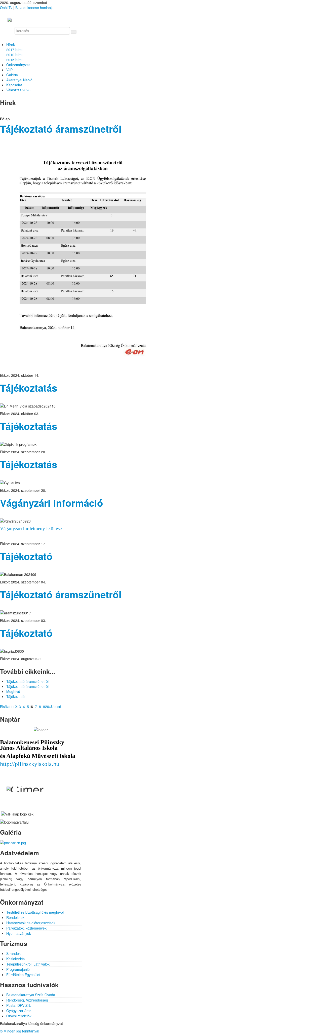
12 (15, 706)
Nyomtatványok (18, 933)
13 (19, 706)
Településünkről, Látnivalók (28, 964)
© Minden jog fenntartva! (19, 1030)
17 (35, 706)
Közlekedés (15, 958)
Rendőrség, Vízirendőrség (27, 1000)
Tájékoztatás (28, 388)
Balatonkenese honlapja (34, 7)
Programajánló (18, 969)
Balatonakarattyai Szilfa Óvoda (30, 994)
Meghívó (13, 691)
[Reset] (73, 32)
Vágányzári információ (51, 503)
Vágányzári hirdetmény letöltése (31, 528)
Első (3, 706)
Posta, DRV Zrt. (18, 1005)
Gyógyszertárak (18, 1010)
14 (23, 706)
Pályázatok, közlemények (26, 928)
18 (39, 706)
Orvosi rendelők (18, 1015)
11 (11, 706)
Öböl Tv (6, 7)
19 (43, 706)
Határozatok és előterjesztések (30, 922)
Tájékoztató (26, 556)
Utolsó (56, 706)
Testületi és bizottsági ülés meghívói (35, 912)
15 (27, 706)
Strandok (13, 953)
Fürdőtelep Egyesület (23, 974)
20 (47, 706)
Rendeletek (15, 917)
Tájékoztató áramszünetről (61, 129)
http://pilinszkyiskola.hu (29, 764)
